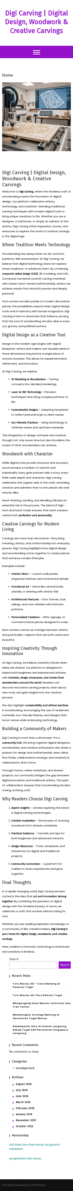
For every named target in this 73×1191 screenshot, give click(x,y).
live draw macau (33, 1144)
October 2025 (24, 1126)
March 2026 (23, 1102)
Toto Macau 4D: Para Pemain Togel (37, 995)
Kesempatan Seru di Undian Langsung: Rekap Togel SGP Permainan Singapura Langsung (40, 1030)
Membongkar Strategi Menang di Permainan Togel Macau (36, 1016)
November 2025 (26, 1120)
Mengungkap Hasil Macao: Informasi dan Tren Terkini (42, 1005)
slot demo (15, 1144)
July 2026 (22, 1090)
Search (13, 959)
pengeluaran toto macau (25, 1158)
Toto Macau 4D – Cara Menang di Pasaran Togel (36, 985)
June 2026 (22, 1096)
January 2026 (24, 1114)
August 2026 (24, 1084)
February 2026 (25, 1108)
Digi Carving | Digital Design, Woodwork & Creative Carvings (36, 22)
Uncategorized (25, 1068)
